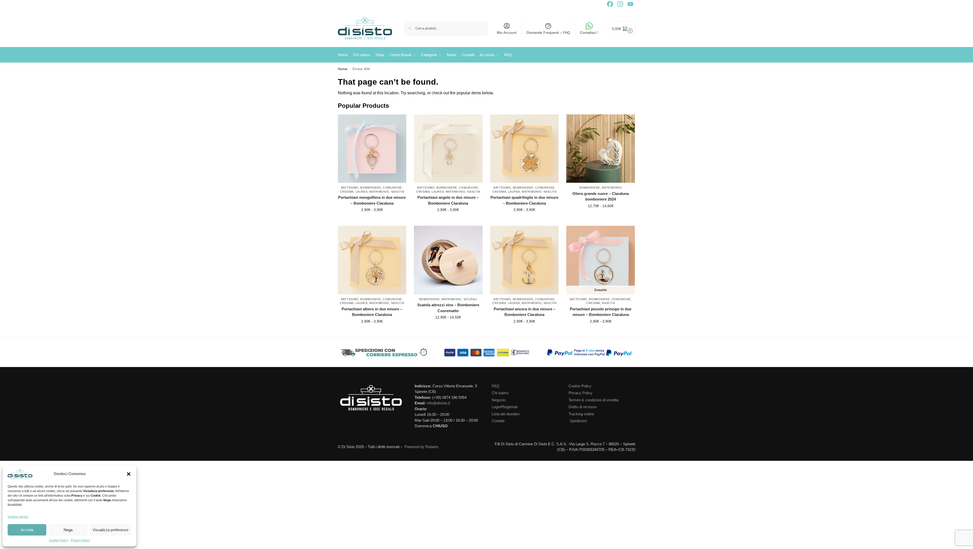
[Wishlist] (404, 122)
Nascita (397, 191)
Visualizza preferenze (110, 530)
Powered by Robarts (421, 447)
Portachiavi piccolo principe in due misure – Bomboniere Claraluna (600, 312)
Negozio (498, 400)
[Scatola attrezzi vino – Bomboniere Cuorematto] (448, 260)
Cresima (347, 191)
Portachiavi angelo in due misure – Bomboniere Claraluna (448, 200)
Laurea (362, 191)
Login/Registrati (504, 407)
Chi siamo (500, 393)
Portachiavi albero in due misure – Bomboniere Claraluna (372, 312)
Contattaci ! (589, 32)
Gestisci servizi (18, 516)
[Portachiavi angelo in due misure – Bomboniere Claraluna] (448, 148)
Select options (372, 221)
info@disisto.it (438, 403)
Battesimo (349, 187)
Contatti (498, 421)
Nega (68, 530)
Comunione (392, 187)
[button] (128, 474)
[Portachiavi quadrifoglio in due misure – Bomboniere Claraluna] (524, 148)
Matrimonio (379, 191)
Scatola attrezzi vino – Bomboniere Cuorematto (448, 308)
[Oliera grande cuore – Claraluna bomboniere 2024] (600, 148)
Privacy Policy (80, 540)
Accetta (27, 530)
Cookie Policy (58, 540)
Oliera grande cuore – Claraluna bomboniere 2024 (600, 196)
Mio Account (506, 32)
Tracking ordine (581, 414)
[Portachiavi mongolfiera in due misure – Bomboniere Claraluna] (372, 148)
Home (342, 69)
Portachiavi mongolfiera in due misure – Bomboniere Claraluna (372, 200)
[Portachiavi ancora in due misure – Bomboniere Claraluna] (524, 260)
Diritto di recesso (583, 407)
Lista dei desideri (505, 414)
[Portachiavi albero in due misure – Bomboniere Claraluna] (372, 260)
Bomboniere (370, 187)
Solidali (470, 299)
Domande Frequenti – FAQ (548, 32)
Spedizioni (578, 421)
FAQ (495, 386)
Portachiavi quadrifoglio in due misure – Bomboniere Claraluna (524, 200)
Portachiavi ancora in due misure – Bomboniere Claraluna (524, 312)
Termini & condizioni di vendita (593, 400)
